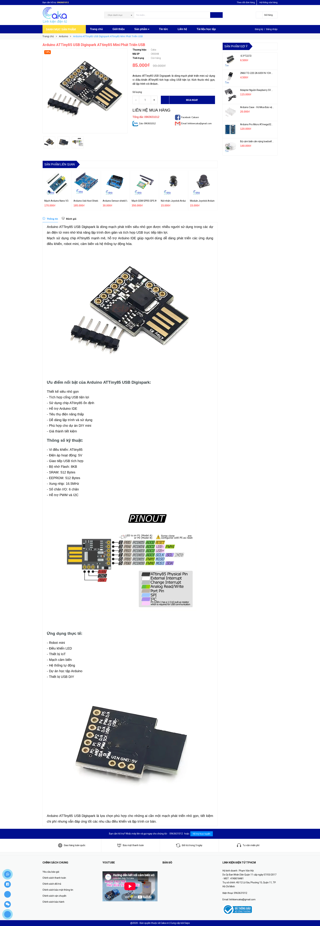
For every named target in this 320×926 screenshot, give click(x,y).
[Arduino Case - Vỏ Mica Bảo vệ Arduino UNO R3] (230, 112)
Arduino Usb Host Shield (86, 200)
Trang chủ (96, 29)
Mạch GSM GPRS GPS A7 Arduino (144, 200)
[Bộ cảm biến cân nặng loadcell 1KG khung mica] (230, 146)
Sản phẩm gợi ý (236, 46)
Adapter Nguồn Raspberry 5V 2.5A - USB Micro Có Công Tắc (257, 90)
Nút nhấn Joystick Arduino (173, 200)
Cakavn (195, 117)
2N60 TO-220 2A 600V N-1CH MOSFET (257, 73)
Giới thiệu (118, 29)
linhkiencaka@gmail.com (200, 123)
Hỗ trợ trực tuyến (201, 833)
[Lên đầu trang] (314, 916)
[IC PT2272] (230, 60)
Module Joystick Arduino (202, 200)
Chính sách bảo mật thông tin (57, 889)
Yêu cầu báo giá (50, 871)
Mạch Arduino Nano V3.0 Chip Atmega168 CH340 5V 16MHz (56, 200)
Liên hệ (182, 29)
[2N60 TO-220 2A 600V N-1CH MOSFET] (230, 78)
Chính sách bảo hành (53, 901)
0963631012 (63, 2)
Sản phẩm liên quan (59, 164)
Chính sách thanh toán (54, 877)
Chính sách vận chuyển (54, 895)
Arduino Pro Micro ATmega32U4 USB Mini (257, 124)
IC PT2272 (246, 56)
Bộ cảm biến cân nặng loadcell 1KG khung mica (257, 141)
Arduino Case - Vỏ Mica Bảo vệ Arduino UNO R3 (257, 107)
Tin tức (163, 29)
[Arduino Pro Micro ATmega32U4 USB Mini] (230, 129)
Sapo (187, 923)
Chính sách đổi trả (51, 883)
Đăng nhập (272, 29)
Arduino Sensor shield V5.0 (115, 200)
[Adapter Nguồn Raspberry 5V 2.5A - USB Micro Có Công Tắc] (230, 95)
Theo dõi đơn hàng (246, 2)
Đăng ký (259, 29)
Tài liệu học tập (206, 29)
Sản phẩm (141, 29)
